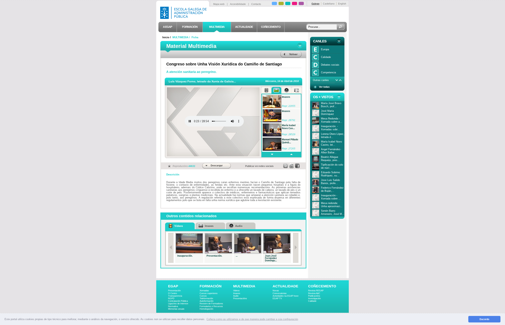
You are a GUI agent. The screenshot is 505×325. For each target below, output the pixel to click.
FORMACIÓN (211, 286)
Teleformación (206, 298)
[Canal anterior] (340, 80)
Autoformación (206, 301)
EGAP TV (277, 298)
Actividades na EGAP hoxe (285, 296)
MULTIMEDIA (244, 286)
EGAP (173, 286)
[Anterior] (171, 248)
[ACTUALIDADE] (294, 4)
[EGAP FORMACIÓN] (281, 4)
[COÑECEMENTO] (301, 4)
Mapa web (218, 4)
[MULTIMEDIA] (288, 4)
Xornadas (204, 290)
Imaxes (236, 293)
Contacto (256, 4)
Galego (315, 3)
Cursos (203, 296)
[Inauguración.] (189, 243)
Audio (235, 296)
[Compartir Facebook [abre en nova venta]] (297, 166)
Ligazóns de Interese (178, 303)
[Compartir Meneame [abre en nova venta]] (292, 166)
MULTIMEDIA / (181, 37)
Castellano (329, 3)
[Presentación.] (218, 243)
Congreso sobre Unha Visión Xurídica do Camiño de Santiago (224, 64)
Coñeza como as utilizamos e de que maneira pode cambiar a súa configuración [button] (252, 319)
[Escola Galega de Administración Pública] (184, 18)
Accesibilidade (238, 4)
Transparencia (175, 296)
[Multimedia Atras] (291, 154)
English (342, 3)
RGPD (171, 298)
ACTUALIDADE (285, 286)
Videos (236, 290)
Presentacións (240, 298)
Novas (276, 290)
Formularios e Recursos (211, 306)
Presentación (174, 290)
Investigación (314, 298)
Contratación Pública (178, 301)
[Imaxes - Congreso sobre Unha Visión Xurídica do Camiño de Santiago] (272, 101)
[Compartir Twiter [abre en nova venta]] (286, 166)
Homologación (206, 309)
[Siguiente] (295, 248)
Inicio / (167, 37)
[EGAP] (274, 4)
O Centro (172, 293)
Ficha (195, 37)
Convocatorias (280, 293)
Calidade (312, 301)
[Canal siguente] (337, 80)
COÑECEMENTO (322, 286)
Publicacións (314, 296)
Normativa (173, 306)
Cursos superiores (209, 293)
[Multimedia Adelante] (271, 154)
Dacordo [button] (484, 319)
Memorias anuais (176, 309)
